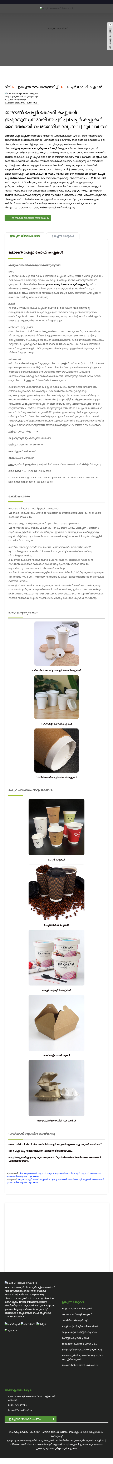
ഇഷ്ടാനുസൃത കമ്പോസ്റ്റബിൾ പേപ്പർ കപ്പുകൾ (30, 1440)
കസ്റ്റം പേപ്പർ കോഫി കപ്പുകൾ (77, 1308)
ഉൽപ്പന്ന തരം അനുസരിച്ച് (38, 87)
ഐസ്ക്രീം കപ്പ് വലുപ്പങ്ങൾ (75, 1338)
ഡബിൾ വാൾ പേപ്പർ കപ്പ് (74, 1320)
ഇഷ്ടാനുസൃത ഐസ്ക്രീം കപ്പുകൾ (79, 1332)
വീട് (7, 87)
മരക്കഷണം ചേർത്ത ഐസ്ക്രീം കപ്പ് (79, 1344)
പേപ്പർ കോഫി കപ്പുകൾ (84, 87)
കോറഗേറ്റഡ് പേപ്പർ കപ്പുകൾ (77, 1314)
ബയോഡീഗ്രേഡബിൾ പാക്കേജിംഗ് (80, 1365)
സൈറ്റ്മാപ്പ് (56, 1436)
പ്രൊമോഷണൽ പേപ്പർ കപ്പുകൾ (44, 1444)
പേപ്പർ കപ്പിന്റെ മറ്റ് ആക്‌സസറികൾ (80, 1326)
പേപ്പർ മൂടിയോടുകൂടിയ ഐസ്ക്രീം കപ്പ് (82, 1349)
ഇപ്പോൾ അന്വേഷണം (24, 1419)
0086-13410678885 (17, 1405)
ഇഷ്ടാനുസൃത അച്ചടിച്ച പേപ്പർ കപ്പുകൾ (56, 1448)
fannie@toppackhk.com (20, 1410)
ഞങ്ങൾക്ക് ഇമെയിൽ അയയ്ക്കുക (30, 218)
